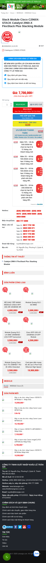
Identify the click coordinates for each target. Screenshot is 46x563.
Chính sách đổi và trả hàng (12, 517)
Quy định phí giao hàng (17, 75)
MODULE (20, 13)
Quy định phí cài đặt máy (17, 79)
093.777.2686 (33, 483)
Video (4, 543)
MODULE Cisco (30, 13)
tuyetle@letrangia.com (25, 244)
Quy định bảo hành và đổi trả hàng (21, 83)
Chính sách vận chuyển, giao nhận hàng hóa (19, 510)
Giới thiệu (5, 537)
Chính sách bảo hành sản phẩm (14, 513)
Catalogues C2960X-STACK (14, 50)
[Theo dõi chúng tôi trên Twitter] (20, 527)
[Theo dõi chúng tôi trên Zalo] (29, 527)
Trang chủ (4, 13)
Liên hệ (5, 546)
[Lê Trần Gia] (11, 6)
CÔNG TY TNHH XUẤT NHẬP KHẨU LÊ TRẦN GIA (23, 2)
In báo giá (37, 104)
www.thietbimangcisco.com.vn (13, 489)
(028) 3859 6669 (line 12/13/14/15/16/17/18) (25, 480)
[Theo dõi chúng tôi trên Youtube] (24, 527)
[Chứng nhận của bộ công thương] (7, 527)
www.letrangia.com (17, 486)
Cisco (12, 13)
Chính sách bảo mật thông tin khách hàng (17, 520)
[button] (34, 6)
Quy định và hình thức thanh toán (14, 507)
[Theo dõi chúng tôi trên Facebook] (15, 527)
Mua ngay (20, 104)
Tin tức (4, 540)
